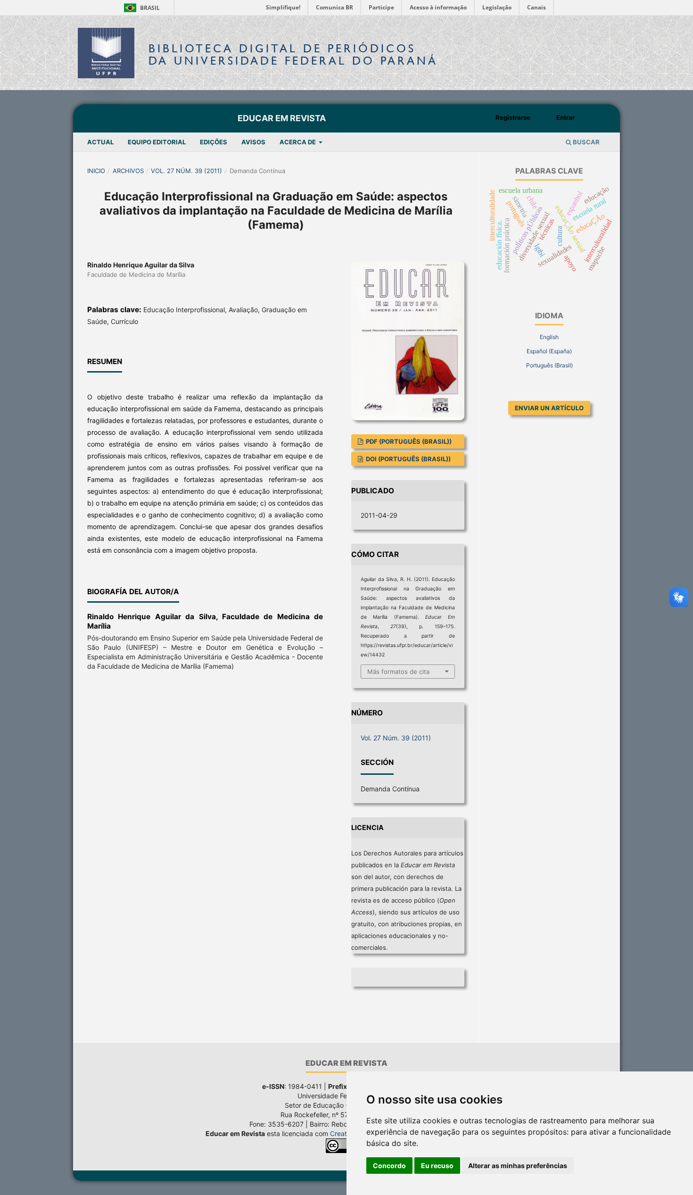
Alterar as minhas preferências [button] (517, 1166)
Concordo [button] (389, 1166)
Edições (213, 142)
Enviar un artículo (549, 408)
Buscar (585, 142)
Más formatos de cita (398, 671)
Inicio (96, 170)
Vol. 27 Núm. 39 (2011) (186, 170)
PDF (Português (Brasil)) (408, 441)
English (549, 336)
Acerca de (298, 142)
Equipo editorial (157, 142)
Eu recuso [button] (437, 1166)
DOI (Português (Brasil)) (407, 459)
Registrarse (512, 117)
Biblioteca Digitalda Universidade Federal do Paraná (293, 54)
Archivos (128, 170)
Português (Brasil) (549, 365)
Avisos (253, 142)
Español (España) (549, 351)
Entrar (565, 117)
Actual (100, 142)
